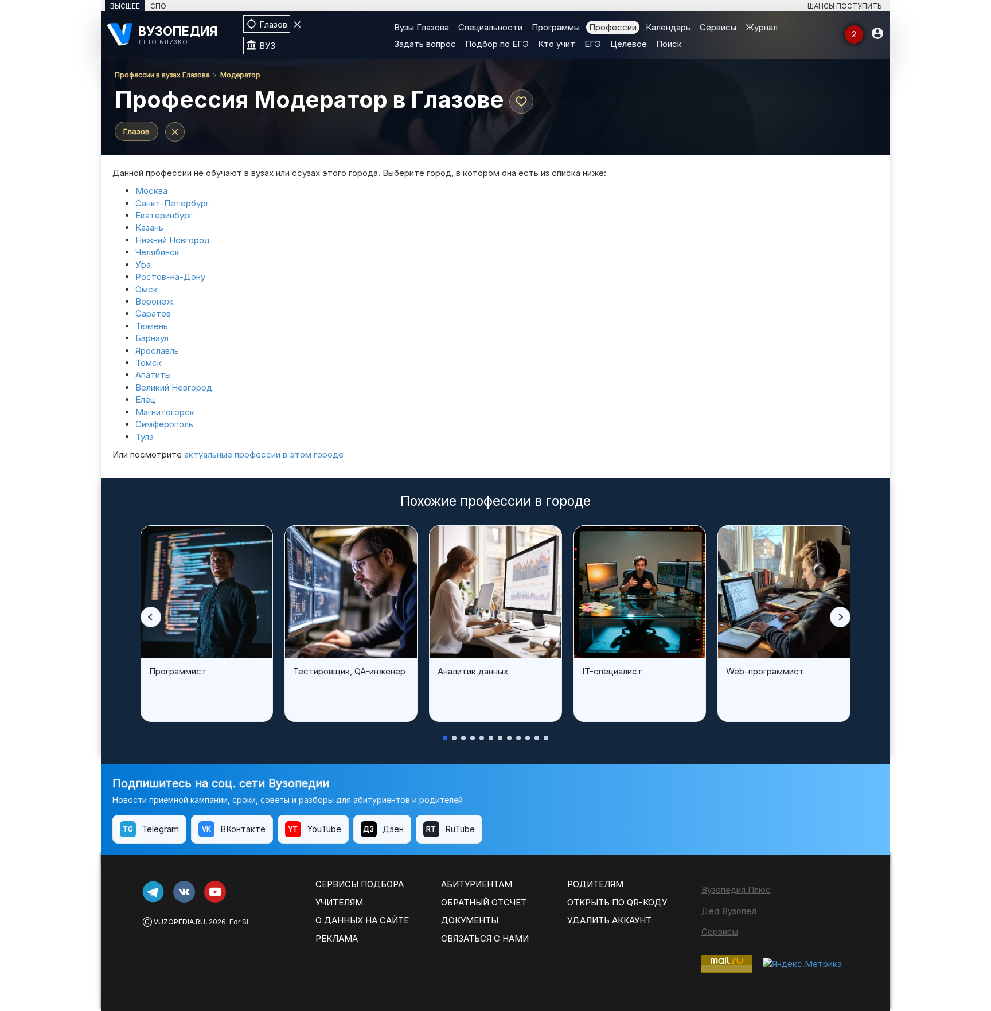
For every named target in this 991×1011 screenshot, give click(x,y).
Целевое (628, 43)
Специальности (490, 27)
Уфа (143, 264)
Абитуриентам (476, 884)
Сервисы (718, 27)
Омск (146, 289)
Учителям (339, 902)
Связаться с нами (485, 938)
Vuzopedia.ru (179, 922)
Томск (148, 362)
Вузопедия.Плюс (736, 889)
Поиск (669, 43)
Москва (151, 190)
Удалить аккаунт (609, 920)
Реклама (336, 938)
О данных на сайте (362, 920)
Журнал (762, 27)
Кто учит (556, 43)
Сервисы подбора (359, 884)
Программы (556, 27)
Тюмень (151, 326)
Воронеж (154, 301)
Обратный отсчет (483, 902)
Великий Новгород (173, 387)
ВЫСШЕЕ (125, 6)
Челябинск (157, 252)
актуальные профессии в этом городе (264, 454)
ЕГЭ (592, 43)
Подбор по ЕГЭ (497, 43)
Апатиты (153, 374)
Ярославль (157, 350)
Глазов (136, 131)
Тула (144, 436)
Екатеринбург (164, 215)
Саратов (153, 313)
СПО (158, 6)
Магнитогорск (164, 412)
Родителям (595, 884)
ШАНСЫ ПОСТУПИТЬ (844, 6)
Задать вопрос (425, 43)
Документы (469, 920)
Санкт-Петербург (172, 203)
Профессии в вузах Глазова (162, 75)
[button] (151, 617)
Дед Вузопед (729, 910)
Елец (145, 399)
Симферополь (164, 424)
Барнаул (152, 338)
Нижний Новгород (172, 240)
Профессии (613, 27)
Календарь (668, 27)
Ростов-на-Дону (170, 276)
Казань (149, 227)
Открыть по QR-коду (617, 902)
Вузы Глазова (421, 27)
